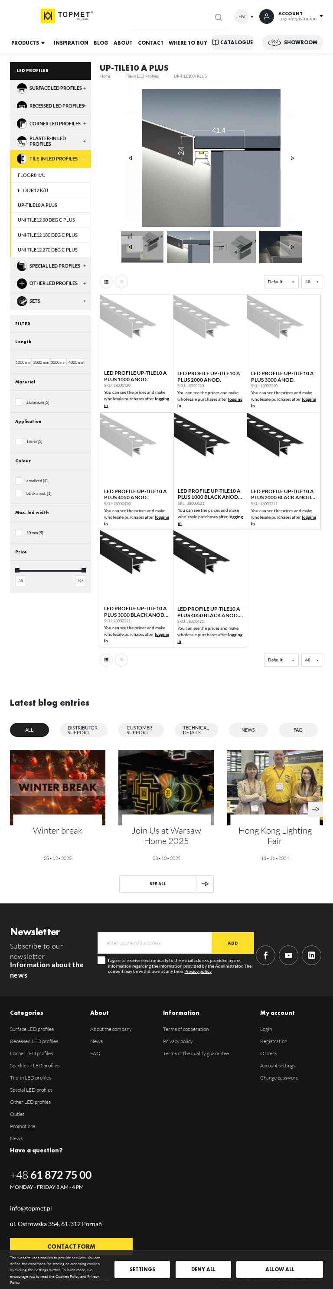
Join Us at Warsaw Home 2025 (166, 835)
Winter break (57, 830)
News (248, 730)
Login (266, 1029)
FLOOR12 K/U (33, 190)
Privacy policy (198, 971)
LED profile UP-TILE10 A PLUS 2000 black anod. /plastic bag (282, 497)
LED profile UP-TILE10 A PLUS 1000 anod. (135, 376)
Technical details (196, 730)
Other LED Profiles (53, 283)
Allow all (279, 1269)
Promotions (22, 1126)
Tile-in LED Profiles (53, 158)
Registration (273, 1041)
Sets (34, 301)
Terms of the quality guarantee (196, 1053)
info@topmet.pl (31, 1208)
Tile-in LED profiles (30, 1077)
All (29, 730)
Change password (279, 1077)
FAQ (298, 730)
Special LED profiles (31, 1089)
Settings (142, 1269)
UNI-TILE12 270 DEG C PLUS (48, 249)
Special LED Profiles (54, 265)
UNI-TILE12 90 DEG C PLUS (46, 219)
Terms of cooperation (186, 1029)
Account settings (277, 1065)
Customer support (139, 730)
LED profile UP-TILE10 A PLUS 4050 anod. (135, 494)
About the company (111, 1029)
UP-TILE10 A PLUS (37, 205)
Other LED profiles (30, 1102)
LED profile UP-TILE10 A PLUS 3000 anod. (282, 376)
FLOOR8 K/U (32, 175)
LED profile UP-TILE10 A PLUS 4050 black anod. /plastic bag (208, 615)
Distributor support (83, 730)
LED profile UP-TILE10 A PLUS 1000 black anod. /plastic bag (209, 497)
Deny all (203, 1269)
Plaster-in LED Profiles (47, 141)
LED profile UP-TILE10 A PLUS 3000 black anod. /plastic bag (135, 614)
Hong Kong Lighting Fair (275, 835)
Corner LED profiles (31, 1053)
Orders (268, 1053)
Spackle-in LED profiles (34, 1065)
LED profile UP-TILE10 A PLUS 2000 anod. (208, 376)
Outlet (17, 1114)
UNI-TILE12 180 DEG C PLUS (48, 235)
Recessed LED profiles (56, 105)
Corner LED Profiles (55, 123)
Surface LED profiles (55, 88)
